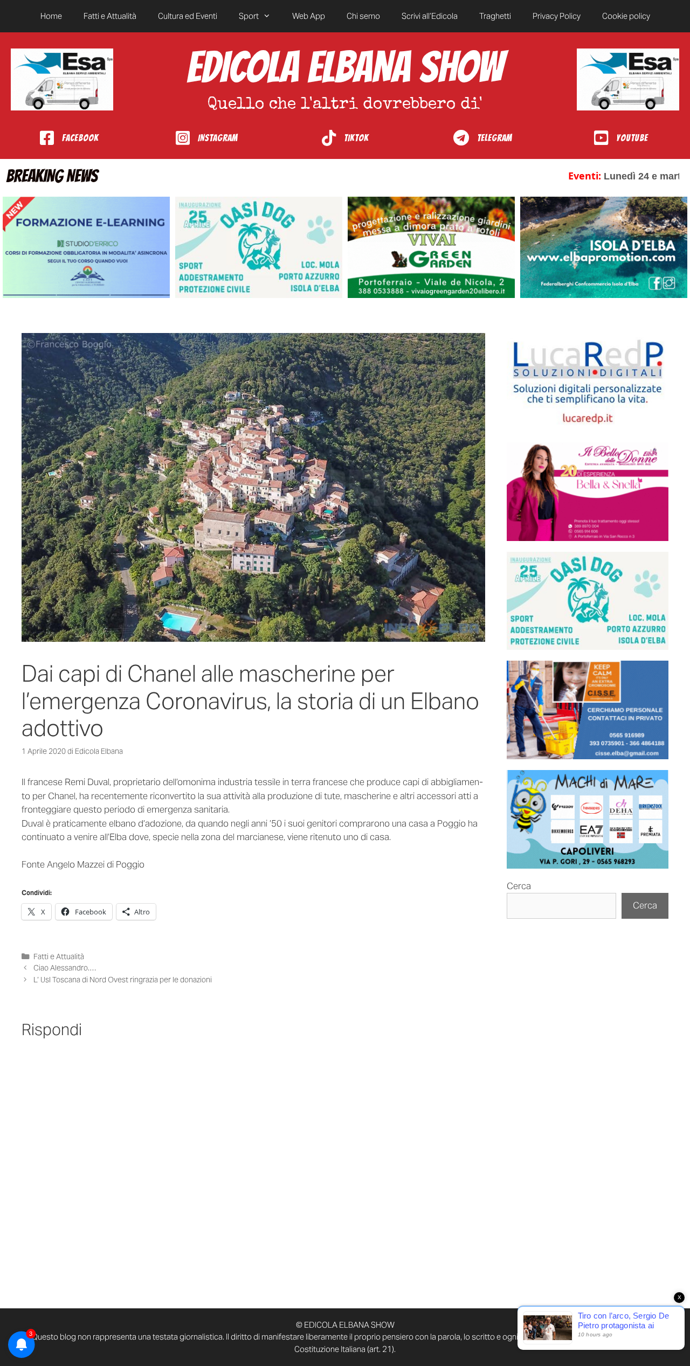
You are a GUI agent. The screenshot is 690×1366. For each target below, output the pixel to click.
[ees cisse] (587, 710)
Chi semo (363, 16)
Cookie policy (626, 16)
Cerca (519, 886)
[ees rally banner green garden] (431, 248)
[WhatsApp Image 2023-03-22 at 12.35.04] (587, 382)
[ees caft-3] (86, 248)
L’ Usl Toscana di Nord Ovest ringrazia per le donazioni (122, 979)
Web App (308, 16)
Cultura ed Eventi (187, 16)
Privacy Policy (557, 16)
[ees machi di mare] (587, 819)
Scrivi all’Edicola (430, 16)
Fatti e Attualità (110, 16)
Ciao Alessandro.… (64, 968)
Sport (249, 16)
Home (51, 16)
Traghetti (495, 16)
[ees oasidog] (587, 601)
